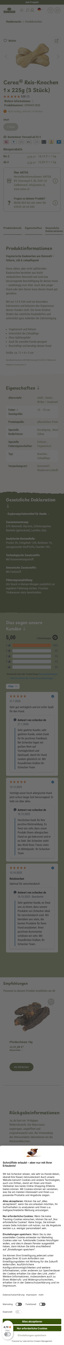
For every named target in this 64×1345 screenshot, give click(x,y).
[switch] (7, 1334)
